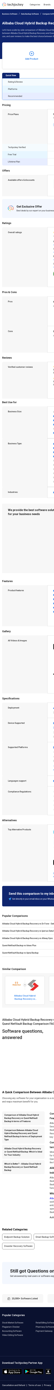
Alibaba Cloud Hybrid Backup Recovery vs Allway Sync (25, 997)
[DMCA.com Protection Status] (48, 1373)
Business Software (9, 14)
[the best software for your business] (12, 5)
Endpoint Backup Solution (17, 1237)
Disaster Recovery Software (18, 1246)
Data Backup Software (30, 14)
